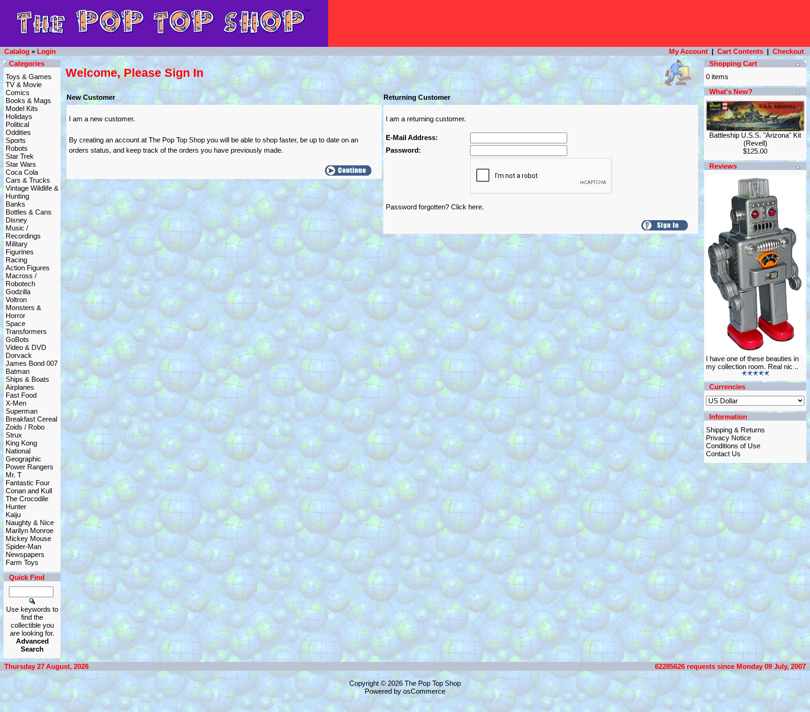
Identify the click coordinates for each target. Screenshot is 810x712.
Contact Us (723, 454)
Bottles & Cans (29, 212)
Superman (22, 411)
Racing (16, 260)
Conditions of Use (733, 446)
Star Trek (20, 156)
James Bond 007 (32, 363)
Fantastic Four (28, 483)
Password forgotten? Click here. (435, 207)
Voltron (16, 300)
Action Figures (28, 268)
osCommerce (424, 691)
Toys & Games (29, 77)
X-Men (16, 403)
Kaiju (13, 515)
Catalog (17, 51)
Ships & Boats (27, 379)
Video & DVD (26, 347)
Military (17, 244)
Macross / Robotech (21, 280)
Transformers (26, 331)
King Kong (21, 443)
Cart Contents (740, 51)
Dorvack (19, 355)
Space (15, 323)
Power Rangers (29, 467)
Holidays (19, 116)
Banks (15, 204)
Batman (18, 371)
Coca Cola (22, 172)
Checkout (788, 51)
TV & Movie (24, 85)
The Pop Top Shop (433, 683)
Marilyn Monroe (29, 530)
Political (17, 124)
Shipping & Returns (735, 430)
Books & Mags (28, 100)
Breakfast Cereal (31, 419)
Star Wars (21, 164)
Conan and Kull (29, 491)
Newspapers (25, 554)
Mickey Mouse (28, 538)
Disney (16, 220)
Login (46, 51)
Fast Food (21, 395)
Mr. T (14, 475)
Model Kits (22, 108)
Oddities (18, 132)
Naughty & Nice (30, 523)
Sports (16, 140)
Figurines (20, 252)
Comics (18, 92)
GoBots (17, 339)
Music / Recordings (23, 232)
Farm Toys (22, 562)
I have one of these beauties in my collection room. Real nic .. (752, 363)
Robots (17, 148)
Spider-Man (23, 546)
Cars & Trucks (28, 180)
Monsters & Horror (23, 311)
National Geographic (23, 455)
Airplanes (20, 387)
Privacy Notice (728, 438)
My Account (688, 51)
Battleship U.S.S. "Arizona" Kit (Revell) (755, 139)
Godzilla (18, 292)
